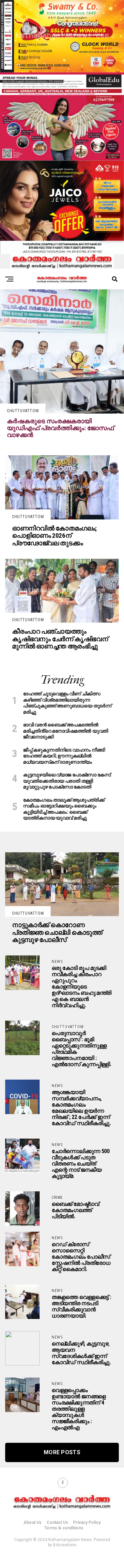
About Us (32, 1522)
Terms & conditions (63, 1528)
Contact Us (57, 1522)
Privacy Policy (87, 1522)
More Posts (62, 1452)
